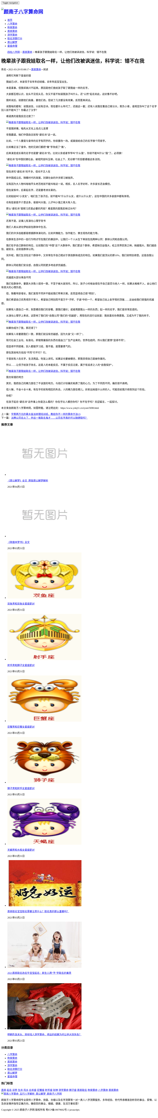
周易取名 (82, 1090)
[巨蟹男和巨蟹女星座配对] (44, 720)
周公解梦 (12, 42)
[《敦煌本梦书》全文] (44, 536)
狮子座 (73, 1090)
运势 (14, 1090)
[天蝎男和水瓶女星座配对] (44, 844)
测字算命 (12, 35)
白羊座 (32, 1090)
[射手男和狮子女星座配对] (44, 659)
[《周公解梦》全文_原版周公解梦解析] (44, 474)
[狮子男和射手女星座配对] (44, 782)
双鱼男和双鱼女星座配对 (21, 603)
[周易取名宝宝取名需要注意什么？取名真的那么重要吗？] (44, 905)
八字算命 (12, 23)
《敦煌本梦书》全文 (18, 542)
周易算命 (12, 31)
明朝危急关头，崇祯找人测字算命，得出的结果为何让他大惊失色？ (44, 1034)
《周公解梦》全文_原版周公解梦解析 (27, 480)
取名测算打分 (14, 38)
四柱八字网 (13, 52)
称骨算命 (12, 27)
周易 (3, 1090)
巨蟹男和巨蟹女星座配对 (21, 726)
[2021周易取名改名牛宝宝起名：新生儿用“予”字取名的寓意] (44, 967)
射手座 (48, 1090)
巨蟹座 (40, 1090)
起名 (9, 1090)
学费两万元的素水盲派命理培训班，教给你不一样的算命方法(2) (46, 414)
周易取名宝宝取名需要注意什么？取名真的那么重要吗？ (38, 911)
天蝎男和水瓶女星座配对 (21, 850)
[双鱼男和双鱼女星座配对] (44, 597)
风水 (25, 1090)
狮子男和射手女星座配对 (21, 788)
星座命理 (12, 46)
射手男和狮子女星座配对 (21, 665)
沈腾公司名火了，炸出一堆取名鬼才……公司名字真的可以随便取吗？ (49, 418)
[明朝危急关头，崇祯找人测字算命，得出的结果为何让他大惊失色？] (44, 1028)
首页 (9, 20)
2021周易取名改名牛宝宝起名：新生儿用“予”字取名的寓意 (39, 973)
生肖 (20, 1090)
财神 (55, 1090)
